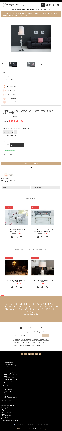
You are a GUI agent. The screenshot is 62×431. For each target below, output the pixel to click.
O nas (6, 376)
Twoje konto (7, 385)
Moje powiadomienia (10, 398)
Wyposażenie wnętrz (33, 9)
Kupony (6, 396)
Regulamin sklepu (9, 378)
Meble (14, 9)
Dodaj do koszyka (18, 145)
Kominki (43, 9)
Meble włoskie (21, 9)
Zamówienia (7, 391)
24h (49, 9)
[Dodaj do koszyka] (12, 237)
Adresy (6, 394)
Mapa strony (8, 381)
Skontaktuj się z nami (10, 379)
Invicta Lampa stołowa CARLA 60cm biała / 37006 (42, 281)
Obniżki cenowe (9, 363)
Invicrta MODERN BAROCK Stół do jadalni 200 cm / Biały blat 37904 (16, 230)
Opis (31, 167)
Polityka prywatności (10, 374)
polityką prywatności (36, 345)
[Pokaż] (17, 237)
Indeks (3, 178)
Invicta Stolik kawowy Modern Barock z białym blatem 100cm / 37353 (42, 230)
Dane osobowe (8, 389)
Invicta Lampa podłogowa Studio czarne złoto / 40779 (16, 281)
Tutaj (46, 342)
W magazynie (5, 181)
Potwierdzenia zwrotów (11, 393)
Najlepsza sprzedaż (10, 366)
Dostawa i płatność (10, 373)
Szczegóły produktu (31, 164)
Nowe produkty (8, 364)
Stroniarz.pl (42, 429)
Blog (5, 382)
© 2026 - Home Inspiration (24, 429)
